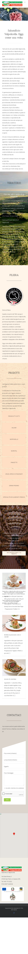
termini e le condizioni (17, 788)
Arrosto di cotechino (10, 679)
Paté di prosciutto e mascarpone (13, 592)
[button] (14, 834)
